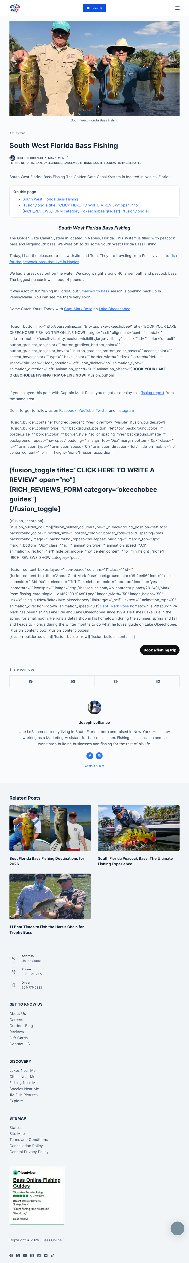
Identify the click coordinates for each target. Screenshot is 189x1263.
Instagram (125, 410)
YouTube (86, 410)
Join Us (97, 8)
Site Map (17, 1133)
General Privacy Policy (29, 1151)
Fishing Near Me (23, 1082)
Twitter (102, 410)
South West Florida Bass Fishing (50, 199)
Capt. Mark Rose (114, 606)
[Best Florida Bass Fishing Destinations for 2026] (50, 828)
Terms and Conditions (28, 1139)
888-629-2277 (32, 974)
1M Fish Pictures (23, 1094)
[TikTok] (52, 1255)
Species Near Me (24, 1088)
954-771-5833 (32, 987)
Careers (16, 1019)
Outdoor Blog (21, 1025)
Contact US (19, 1044)
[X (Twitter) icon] (99, 755)
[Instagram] (25, 1255)
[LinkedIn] (158, 681)
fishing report (152, 392)
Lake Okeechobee (49, 163)
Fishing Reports (21, 163)
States (15, 1127)
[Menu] (177, 8)
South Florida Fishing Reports (117, 163)
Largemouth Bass (78, 163)
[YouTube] (45, 1255)
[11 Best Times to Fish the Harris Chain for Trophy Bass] (50, 896)
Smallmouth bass (94, 291)
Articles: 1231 (94, 766)
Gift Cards (18, 1038)
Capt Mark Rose (78, 308)
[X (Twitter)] (73, 681)
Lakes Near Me (22, 1070)
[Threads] (32, 1255)
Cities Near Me (22, 1076)
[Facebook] (31, 681)
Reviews (16, 1031)
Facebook (68, 410)
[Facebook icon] (89, 755)
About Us (17, 1013)
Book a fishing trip (160, 650)
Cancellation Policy (26, 1145)
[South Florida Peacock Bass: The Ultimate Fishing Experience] (139, 828)
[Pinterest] (116, 681)
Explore (16, 1100)
